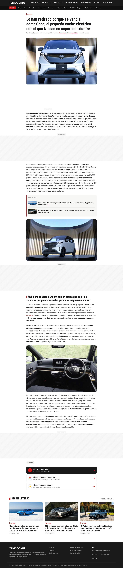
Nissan (30, 462)
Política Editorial (75, 553)
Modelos (47, 3)
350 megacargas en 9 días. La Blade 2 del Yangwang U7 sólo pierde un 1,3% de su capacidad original (61, 528)
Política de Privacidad (76, 547)
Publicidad (52, 547)
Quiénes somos (53, 553)
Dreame (98, 8)
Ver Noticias (107, 499)
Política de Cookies (75, 550)
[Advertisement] (65, 98)
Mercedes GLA (61, 8)
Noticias (35, 3)
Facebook (94, 554)
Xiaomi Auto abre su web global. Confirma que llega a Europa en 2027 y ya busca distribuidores (24, 528)
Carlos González (34, 33)
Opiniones (86, 3)
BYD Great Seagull (75, 8)
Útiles (97, 3)
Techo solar (88, 8)
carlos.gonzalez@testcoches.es (101, 550)
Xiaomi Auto (21, 8)
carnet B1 (29, 315)
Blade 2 (31, 8)
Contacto (51, 550)
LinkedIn (94, 558)
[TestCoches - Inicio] (17, 3)
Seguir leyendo (20, 498)
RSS (108, 554)
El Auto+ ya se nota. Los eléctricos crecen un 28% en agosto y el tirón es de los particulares (96, 528)
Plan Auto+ (41, 8)
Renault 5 (51, 8)
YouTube (103, 554)
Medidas (58, 3)
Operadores (72, 3)
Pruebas (108, 3)
